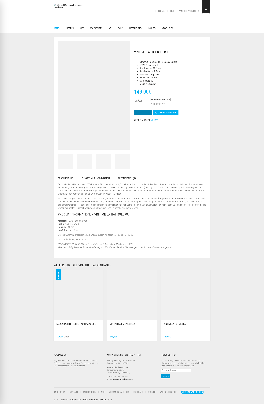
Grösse (138, 100)
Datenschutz (89, 392)
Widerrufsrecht (168, 392)
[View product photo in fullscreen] (125, 145)
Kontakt (162, 11)
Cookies (152, 392)
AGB (103, 392)
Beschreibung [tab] (65, 178)
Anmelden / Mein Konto (189, 11)
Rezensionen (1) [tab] (127, 178)
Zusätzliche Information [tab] (96, 178)
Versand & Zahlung (119, 392)
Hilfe (172, 11)
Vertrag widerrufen (192, 392)
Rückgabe (138, 392)
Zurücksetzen (158, 104)
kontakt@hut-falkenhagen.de (123, 379)
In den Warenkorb (167, 112)
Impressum (59, 392)
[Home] (152, 11)
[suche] (180, 28)
